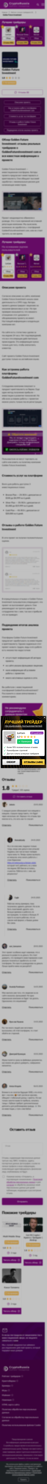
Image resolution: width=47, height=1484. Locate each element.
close (44, 717)
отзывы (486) (33, 762)
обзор (11, 762)
